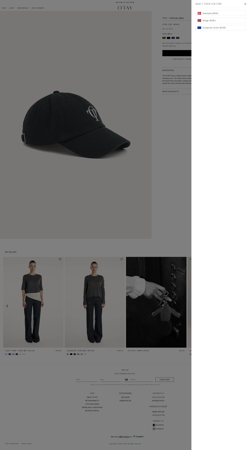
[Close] (245, 4)
